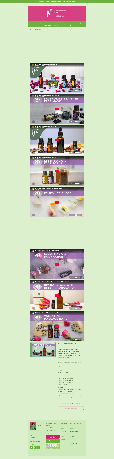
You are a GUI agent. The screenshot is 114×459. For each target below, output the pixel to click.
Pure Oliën (63, 426)
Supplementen (63, 431)
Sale (62, 442)
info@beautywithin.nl (35, 441)
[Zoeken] (65, 25)
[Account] (61, 25)
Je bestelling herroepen (74, 434)
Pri (70, 428)
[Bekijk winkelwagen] (70, 25)
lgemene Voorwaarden (74, 426)
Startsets (62, 436)
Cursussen (63, 439)
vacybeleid (73, 428)
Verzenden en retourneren (74, 431)
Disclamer (72, 436)
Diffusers (62, 434)
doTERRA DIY (37, 30)
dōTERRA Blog (61, 368)
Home (31, 30)
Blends (62, 428)
